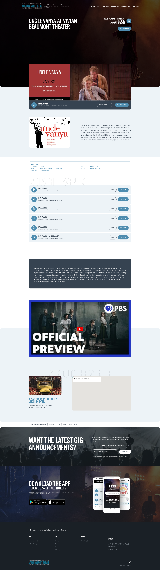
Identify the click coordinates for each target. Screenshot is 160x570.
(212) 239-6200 (112, 550)
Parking (57, 547)
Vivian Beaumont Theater (38, 424)
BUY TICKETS (121, 105)
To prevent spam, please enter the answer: (113, 445)
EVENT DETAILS (104, 105)
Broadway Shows (86, 541)
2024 (58, 424)
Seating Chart (115, 6)
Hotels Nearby (33, 544)
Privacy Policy (122, 565)
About (57, 541)
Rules (56, 544)
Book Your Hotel (125, 6)
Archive (51, 424)
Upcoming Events (95, 6)
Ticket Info (106, 6)
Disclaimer (136, 6)
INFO (112, 190)
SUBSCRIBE (125, 451)
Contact (31, 547)
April (64, 424)
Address (57, 550)
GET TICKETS (124, 28)
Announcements (33, 541)
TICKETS (123, 190)
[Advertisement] (80, 44)
